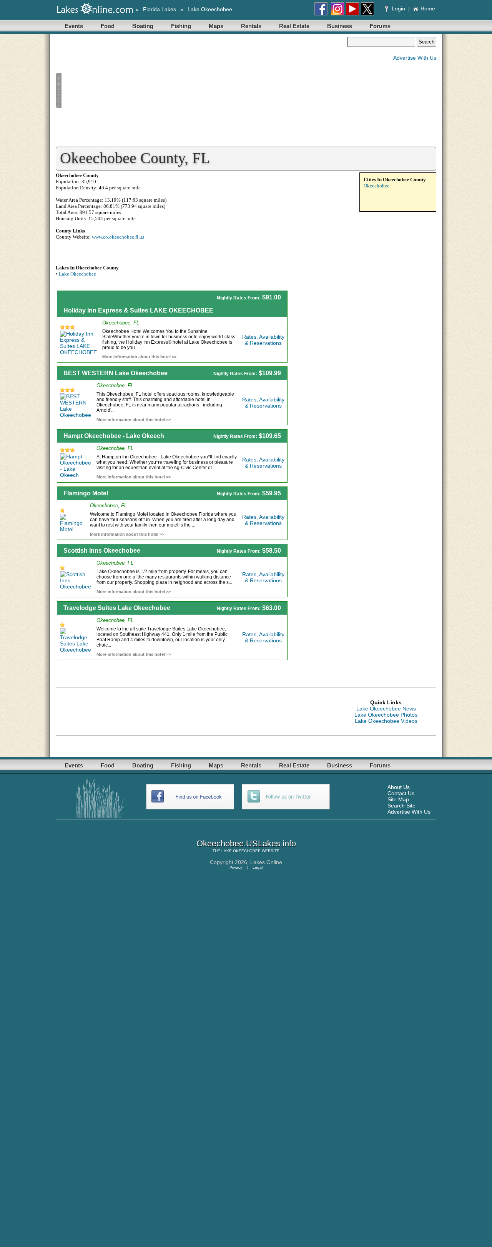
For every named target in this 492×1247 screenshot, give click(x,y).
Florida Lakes (159, 9)
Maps (216, 26)
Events (74, 26)
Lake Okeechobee (210, 9)
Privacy (235, 867)
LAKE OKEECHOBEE (241, 851)
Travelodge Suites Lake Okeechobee (116, 608)
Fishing (181, 26)
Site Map (398, 799)
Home (428, 8)
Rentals (251, 26)
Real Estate (294, 26)
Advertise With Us (414, 58)
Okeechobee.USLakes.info (246, 843)
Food (108, 26)
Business (339, 26)
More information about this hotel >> (139, 356)
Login (398, 8)
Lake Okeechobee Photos (385, 715)
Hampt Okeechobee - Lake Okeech (113, 436)
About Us (398, 787)
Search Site (401, 805)
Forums (380, 26)
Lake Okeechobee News (386, 708)
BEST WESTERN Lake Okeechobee (115, 373)
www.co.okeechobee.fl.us (118, 237)
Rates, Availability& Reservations (263, 340)
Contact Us (400, 793)
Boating (142, 26)
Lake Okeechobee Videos (386, 721)
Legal (258, 867)
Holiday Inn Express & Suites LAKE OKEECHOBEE (138, 310)
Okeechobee (376, 186)
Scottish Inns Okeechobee (101, 550)
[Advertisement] (201, 91)
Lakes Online (266, 862)
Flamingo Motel (85, 493)
